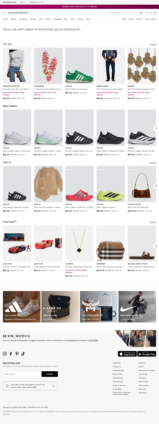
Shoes (47, 19)
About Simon (143, 382)
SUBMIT (49, 374)
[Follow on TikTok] (23, 355)
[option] (17, 74)
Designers (23, 19)
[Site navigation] (4, 13)
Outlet (131, 19)
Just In (5, 19)
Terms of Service (119, 385)
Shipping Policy (118, 370)
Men (41, 19)
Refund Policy (118, 378)
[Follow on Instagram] (5, 355)
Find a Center (150, 19)
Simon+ (139, 19)
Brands (14, 19)
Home (72, 19)
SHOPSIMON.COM (9, 2)
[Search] (127, 13)
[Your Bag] (155, 13)
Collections (143, 378)
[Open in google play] (146, 356)
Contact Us (117, 367)
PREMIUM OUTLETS (37, 2)
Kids (65, 19)
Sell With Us (143, 393)
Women (33, 19)
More (88, 19)
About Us (142, 363)
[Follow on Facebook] (11, 355)
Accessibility (117, 389)
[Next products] (156, 68)
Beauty (80, 19)
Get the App (143, 374)
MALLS (22, 2)
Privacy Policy (118, 382)
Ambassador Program (147, 370)
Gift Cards (142, 389)
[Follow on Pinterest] (17, 355)
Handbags (57, 19)
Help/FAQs (117, 363)
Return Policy (118, 374)
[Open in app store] (127, 356)
